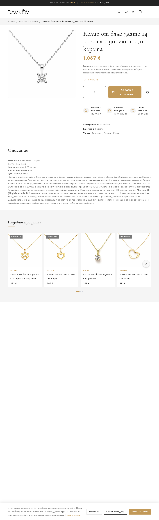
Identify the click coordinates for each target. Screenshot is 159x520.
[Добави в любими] (147, 92)
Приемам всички (140, 511)
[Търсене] (119, 12)
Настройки (94, 511)
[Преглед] (38, 245)
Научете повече (73, 515)
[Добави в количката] (111, 253)
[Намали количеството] (87, 92)
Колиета (34, 21)
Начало (11, 21)
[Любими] (126, 12)
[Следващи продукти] (146, 263)
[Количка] (140, 12)
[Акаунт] (133, 12)
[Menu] (148, 12)
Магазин (23, 21)
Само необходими (115, 511)
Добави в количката (126, 92)
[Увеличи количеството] (102, 92)
